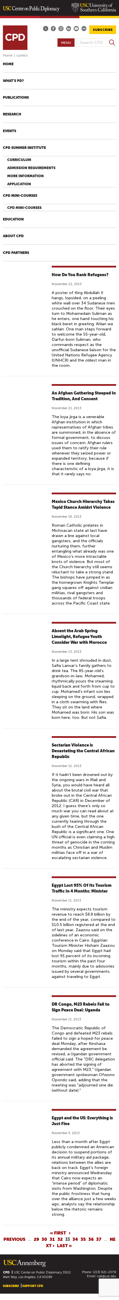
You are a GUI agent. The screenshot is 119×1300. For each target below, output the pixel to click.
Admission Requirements (31, 168)
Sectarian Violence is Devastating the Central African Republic (83, 751)
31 (52, 1239)
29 (36, 1239)
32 (60, 1239)
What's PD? (13, 81)
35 (83, 1239)
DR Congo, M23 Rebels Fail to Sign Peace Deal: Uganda (80, 1007)
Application (19, 184)
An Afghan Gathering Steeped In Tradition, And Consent (84, 396)
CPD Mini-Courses (20, 196)
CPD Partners (16, 253)
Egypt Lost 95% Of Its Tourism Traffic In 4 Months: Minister (81, 888)
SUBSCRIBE (103, 30)
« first (58, 1232)
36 (91, 1239)
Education (13, 219)
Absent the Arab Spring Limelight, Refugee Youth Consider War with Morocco (79, 637)
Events (9, 131)
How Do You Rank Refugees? (80, 274)
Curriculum (19, 160)
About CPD (13, 236)
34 (75, 1239)
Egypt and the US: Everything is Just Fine (82, 1121)
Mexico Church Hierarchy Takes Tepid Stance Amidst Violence (83, 504)
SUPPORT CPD (32, 1286)
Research (12, 114)
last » (64, 1245)
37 (98, 1239)
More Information (25, 176)
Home (8, 55)
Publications (16, 98)
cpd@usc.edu (106, 1276)
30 (44, 1239)
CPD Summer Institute (24, 148)
